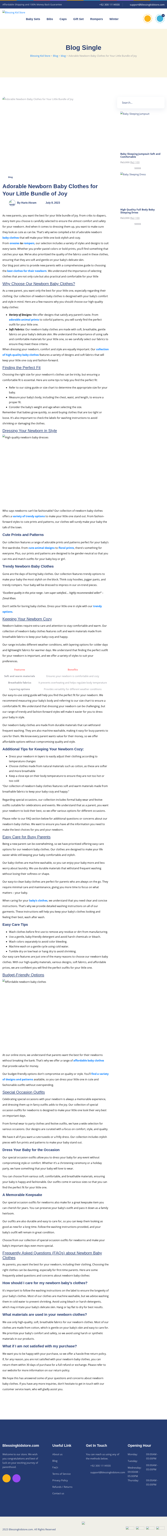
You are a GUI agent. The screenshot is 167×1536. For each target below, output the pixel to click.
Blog (54, 1460)
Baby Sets (33, 19)
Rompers (96, 19)
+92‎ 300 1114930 (100, 1465)
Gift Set (78, 19)
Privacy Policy (60, 1480)
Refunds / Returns (62, 1486)
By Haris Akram (26, 202)
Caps (63, 19)
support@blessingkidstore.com (107, 1472)
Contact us (58, 1493)
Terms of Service (61, 1473)
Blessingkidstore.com (21, 1529)
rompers (28, 243)
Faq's (55, 1467)
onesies (14, 243)
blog (10, 177)
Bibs (50, 19)
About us (57, 1454)
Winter (114, 19)
